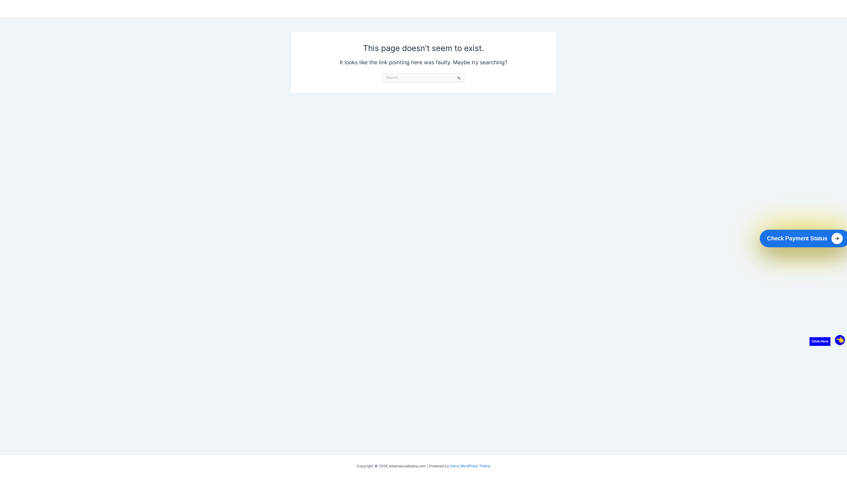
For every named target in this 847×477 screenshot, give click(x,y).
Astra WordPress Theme (470, 466)
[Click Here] (840, 340)
